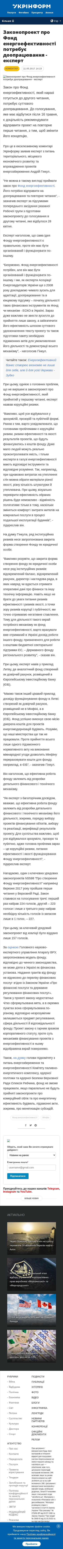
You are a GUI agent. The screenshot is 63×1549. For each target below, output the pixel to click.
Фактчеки (14, 1402)
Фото (35, 1392)
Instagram (9, 1191)
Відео (35, 1397)
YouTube (26, 1191)
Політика (13, 1392)
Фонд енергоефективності (36, 185)
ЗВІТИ (12, 1506)
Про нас (13, 1448)
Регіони (13, 1413)
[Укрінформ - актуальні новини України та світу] (32, 6)
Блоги (35, 1402)
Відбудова (14, 1387)
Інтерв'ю (37, 1387)
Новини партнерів (38, 1420)
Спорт (12, 1434)
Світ (11, 1407)
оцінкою (13, 947)
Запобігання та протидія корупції (18, 1484)
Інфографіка (39, 1408)
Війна (12, 1381)
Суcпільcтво (15, 1418)
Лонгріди (37, 1413)
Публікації (38, 1381)
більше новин (32, 1198)
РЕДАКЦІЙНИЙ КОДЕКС (17, 1513)
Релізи (36, 1439)
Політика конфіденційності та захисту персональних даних (18, 1496)
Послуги (11, 12)
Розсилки (14, 1520)
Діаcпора (14, 1428)
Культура (14, 1423)
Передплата (15, 1459)
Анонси (49, 12)
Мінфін (46, 1117)
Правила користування (16, 1471)
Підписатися (18, 1176)
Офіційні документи (39, 1433)
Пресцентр (37, 12)
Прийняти (31, 1544)
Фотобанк (24, 12)
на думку (19, 1058)
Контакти (14, 1453)
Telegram (53, 1188)
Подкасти (38, 1376)
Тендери (13, 1477)
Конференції (40, 1426)
